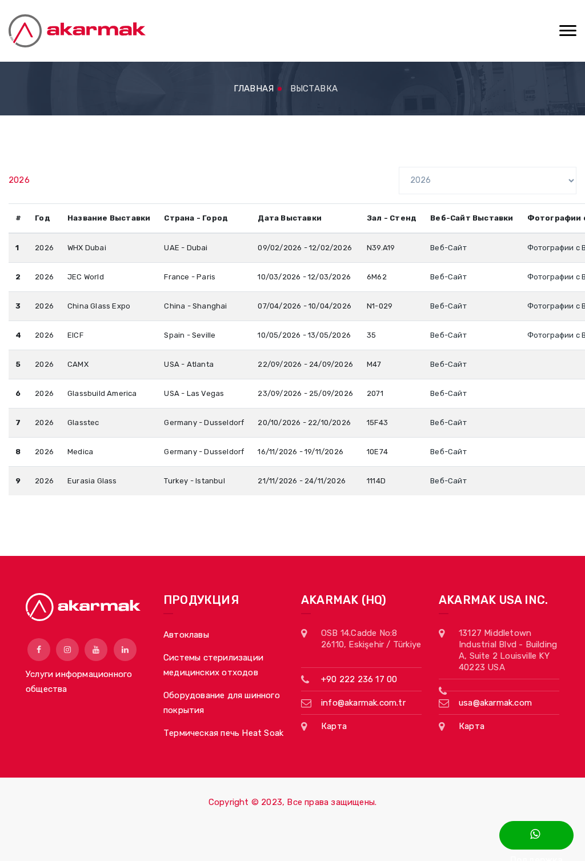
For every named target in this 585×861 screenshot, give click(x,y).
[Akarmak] (77, 30)
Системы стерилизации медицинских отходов (213, 665)
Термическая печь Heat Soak (223, 733)
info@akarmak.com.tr (363, 703)
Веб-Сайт (448, 247)
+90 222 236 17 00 (359, 679)
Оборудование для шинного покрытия (221, 702)
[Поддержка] (536, 835)
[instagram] (67, 649)
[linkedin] (125, 649)
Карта (334, 726)
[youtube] (96, 649)
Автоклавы (186, 635)
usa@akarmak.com (495, 703)
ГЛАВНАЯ (254, 88)
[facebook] (38, 649)
